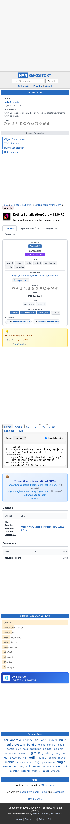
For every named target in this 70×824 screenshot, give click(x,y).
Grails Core (43, 312)
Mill (36, 426)
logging (52, 757)
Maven (7, 426)
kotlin (9, 267)
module (21, 762)
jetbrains (20, 267)
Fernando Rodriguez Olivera (48, 813)
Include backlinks (56, 438)
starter (14, 770)
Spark (36, 792)
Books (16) (10, 234)
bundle (32, 744)
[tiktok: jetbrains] (48, 123)
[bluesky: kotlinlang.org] (44, 123)
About (48, 86)
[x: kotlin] (17, 123)
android (16, 740)
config (11, 748)
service (47, 766)
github (36, 753)
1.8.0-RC (58, 214)
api (37, 740)
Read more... (35, 798)
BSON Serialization (14, 147)
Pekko (44, 792)
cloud (60, 744)
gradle (46, 753)
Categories (24, 86)
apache (28, 740)
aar (6, 740)
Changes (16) (50, 228)
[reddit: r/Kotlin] (24, 123)
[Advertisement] (35, 35)
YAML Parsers (11, 143)
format (10, 263)
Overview (9, 228)
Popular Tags (35, 734)
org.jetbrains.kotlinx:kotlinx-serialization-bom (32, 484)
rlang (22, 766)
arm (44, 740)
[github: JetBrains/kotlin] (5, 123)
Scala (23, 792)
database (36, 748)
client (42, 744)
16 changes (19, 344)
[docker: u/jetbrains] (9, 123)
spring (57, 766)
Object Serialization (14, 139)
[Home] (35, 77)
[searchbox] (28, 81)
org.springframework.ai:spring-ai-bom (29, 491)
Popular (37, 86)
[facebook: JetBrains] (28, 123)
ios (6, 757)
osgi (38, 762)
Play (29, 792)
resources (10, 766)
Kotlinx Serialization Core (31, 214)
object (38, 263)
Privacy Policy (46, 819)
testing (26, 770)
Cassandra (58, 792)
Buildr (21, 430)
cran (18, 749)
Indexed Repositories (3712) (35, 615)
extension (10, 753)
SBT (28, 426)
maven (62, 757)
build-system (16, 744)
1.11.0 (25, 339)
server (37, 766)
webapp (55, 771)
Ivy (43, 426)
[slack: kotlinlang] (40, 123)
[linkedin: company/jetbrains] (21, 123)
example (58, 748)
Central (14, 312)
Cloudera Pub (27, 312)
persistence (48, 762)
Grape (52, 426)
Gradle (18, 426)
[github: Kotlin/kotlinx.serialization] (13, 288)
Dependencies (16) (29, 228)
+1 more (55, 313)
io (64, 753)
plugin (60, 762)
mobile (10, 762)
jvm (24, 757)
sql (65, 766)
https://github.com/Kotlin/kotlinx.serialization (35, 275)
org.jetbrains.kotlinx (21, 204)
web (46, 770)
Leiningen (9, 430)
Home (5, 204)
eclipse (47, 748)
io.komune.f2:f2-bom (35, 494)
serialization (50, 263)
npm (30, 762)
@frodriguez (47, 785)
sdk (29, 766)
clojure (51, 744)
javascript (15, 757)
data (29, 263)
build (62, 740)
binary (20, 263)
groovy (57, 753)
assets (53, 740)
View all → (35, 498)
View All (41, 304)
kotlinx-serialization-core (48, 204)
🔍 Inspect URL (21, 280)
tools (35, 771)
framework (24, 753)
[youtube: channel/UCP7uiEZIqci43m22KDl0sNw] (32, 123)
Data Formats (11, 152)
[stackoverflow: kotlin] (13, 123)
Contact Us (31, 819)
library (42, 757)
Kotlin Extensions (12, 102)
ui (40, 770)
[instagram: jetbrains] (36, 123)
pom (29, 304)
